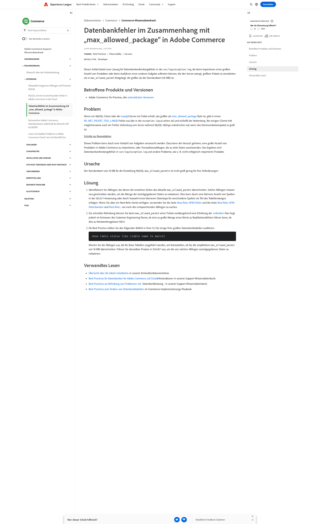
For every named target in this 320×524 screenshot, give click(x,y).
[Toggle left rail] (71, 13)
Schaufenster (32, 151)
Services (128, 53)
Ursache (253, 62)
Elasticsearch (33, 191)
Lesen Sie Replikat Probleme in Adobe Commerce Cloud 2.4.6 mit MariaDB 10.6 (47, 135)
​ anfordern (218, 213)
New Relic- (115, 207)
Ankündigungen (31, 59)
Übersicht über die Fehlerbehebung (42, 72)
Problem (253, 55)
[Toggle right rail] (248, 13)
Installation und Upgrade (38, 158)
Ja (255, 28)
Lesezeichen (258, 36)
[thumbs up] (177, 519)
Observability (115, 53)
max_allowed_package (184, 116)
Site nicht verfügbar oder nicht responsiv (46, 165)
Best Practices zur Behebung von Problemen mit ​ (115, 283)
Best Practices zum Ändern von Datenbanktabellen (116, 289)
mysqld (125, 116)
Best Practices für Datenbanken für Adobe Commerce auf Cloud (123, 278)
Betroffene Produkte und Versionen (265, 48)
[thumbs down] (184, 519)
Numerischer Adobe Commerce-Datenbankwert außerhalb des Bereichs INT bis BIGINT (48, 124)
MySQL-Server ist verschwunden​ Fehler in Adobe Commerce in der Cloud (47, 97)
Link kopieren (274, 36)
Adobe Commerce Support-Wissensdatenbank (38, 50)
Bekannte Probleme (35, 185)
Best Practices (99, 53)
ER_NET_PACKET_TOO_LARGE (101, 120)
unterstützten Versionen (141, 97)
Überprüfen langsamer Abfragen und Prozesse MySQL (49, 87)
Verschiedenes (33, 171)
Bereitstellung (33, 178)
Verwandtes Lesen (257, 75)
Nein (263, 28)
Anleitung (29, 199)
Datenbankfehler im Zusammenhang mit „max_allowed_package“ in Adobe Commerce (49, 109)
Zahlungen (31, 145)
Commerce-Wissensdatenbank (139, 20)
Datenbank (31, 79)
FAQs (26, 205)
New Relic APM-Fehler (189, 202)
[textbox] (46, 30)
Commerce (111, 20)
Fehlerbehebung (32, 66)
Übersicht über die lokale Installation (109, 273)
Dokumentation (92, 20)
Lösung (252, 68)
